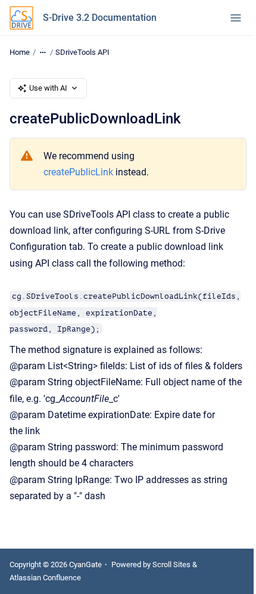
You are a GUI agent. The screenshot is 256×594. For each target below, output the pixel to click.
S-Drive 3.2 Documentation (100, 17)
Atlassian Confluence (45, 577)
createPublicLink (78, 172)
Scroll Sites (171, 564)
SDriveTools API (82, 52)
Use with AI (48, 87)
